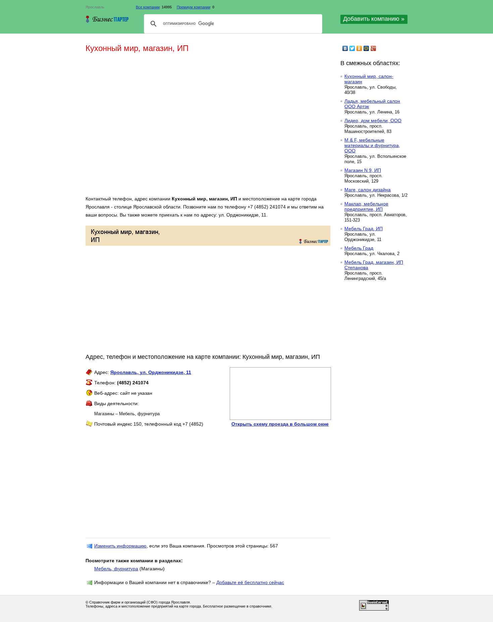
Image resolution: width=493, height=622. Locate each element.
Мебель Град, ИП (363, 228)
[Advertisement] (183, 127)
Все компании (148, 7)
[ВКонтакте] (345, 48)
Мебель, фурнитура (116, 568)
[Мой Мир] (366, 48)
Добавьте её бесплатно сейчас (250, 582)
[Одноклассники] (359, 48)
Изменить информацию (120, 545)
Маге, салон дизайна (367, 189)
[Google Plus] (373, 48)
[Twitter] (352, 48)
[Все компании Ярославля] (107, 19)
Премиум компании (193, 7)
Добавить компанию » (373, 18)
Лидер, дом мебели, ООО (372, 120)
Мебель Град (358, 248)
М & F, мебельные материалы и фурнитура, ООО (372, 145)
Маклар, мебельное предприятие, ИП (366, 206)
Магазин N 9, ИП (362, 170)
